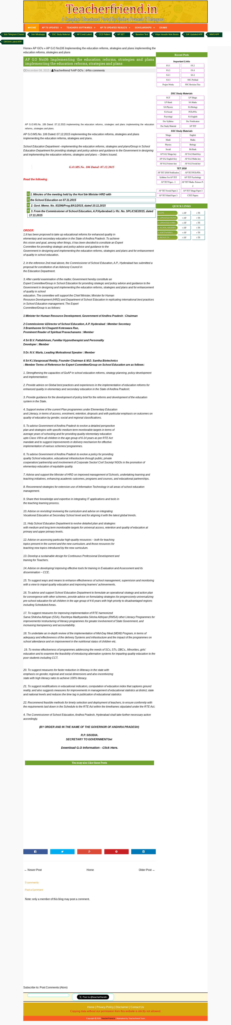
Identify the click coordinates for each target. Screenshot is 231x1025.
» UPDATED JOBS (166, 222)
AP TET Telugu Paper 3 (192, 191)
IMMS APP (214, 34)
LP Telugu (193, 97)
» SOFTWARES (165, 232)
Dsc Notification (192, 121)
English (193, 135)
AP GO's (78, 70)
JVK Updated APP (194, 34)
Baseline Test (142, 34)
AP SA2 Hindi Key (193, 154)
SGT (168, 97)
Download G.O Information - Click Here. (89, 747)
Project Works (168, 84)
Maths (192, 140)
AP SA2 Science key (168, 163)
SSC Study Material (61, 34)
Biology (193, 144)
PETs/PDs (193, 112)
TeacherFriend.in (108, 1018)
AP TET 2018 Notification (168, 172)
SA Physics (168, 107)
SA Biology (193, 107)
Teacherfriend (62, 70)
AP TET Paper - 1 (168, 182)
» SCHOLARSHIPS (167, 227)
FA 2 (193, 65)
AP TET (192, 126)
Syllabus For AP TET (168, 177)
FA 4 (193, 70)
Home (90, 869)
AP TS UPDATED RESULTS (113, 27)
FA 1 (168, 65)
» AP (184, 213)
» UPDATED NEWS (167, 218)
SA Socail (168, 112)
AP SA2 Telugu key (168, 154)
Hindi (168, 140)
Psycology (168, 116)
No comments (96, 70)
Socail (168, 149)
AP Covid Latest (84, 34)
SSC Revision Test (192, 84)
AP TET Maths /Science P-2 (193, 184)
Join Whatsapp (38, 34)
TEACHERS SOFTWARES (79, 27)
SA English (192, 116)
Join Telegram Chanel (14, 34)
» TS (198, 213)
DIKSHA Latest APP (13, 42)
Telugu (168, 135)
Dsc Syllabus (168, 121)
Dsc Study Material (168, 126)
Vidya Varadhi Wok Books (167, 34)
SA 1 (168, 75)
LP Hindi (168, 102)
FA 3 (168, 70)
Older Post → (147, 869)
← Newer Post (33, 869)
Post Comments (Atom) (53, 987)
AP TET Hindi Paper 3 (168, 195)
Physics (168, 144)
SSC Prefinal (193, 80)
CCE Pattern (104, 34)
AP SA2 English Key (168, 159)
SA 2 (193, 75)
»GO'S (161, 213)
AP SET (120, 34)
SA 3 (168, 80)
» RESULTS (163, 237)
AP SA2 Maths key (193, 159)
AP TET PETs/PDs (193, 172)
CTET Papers (192, 195)
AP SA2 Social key (193, 163)
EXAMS (163, 27)
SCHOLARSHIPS (143, 27)
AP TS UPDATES (50, 27)
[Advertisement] (89, 98)
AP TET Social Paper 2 (168, 191)
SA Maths (193, 102)
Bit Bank (192, 149)
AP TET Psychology (192, 177)
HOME (33, 27)
